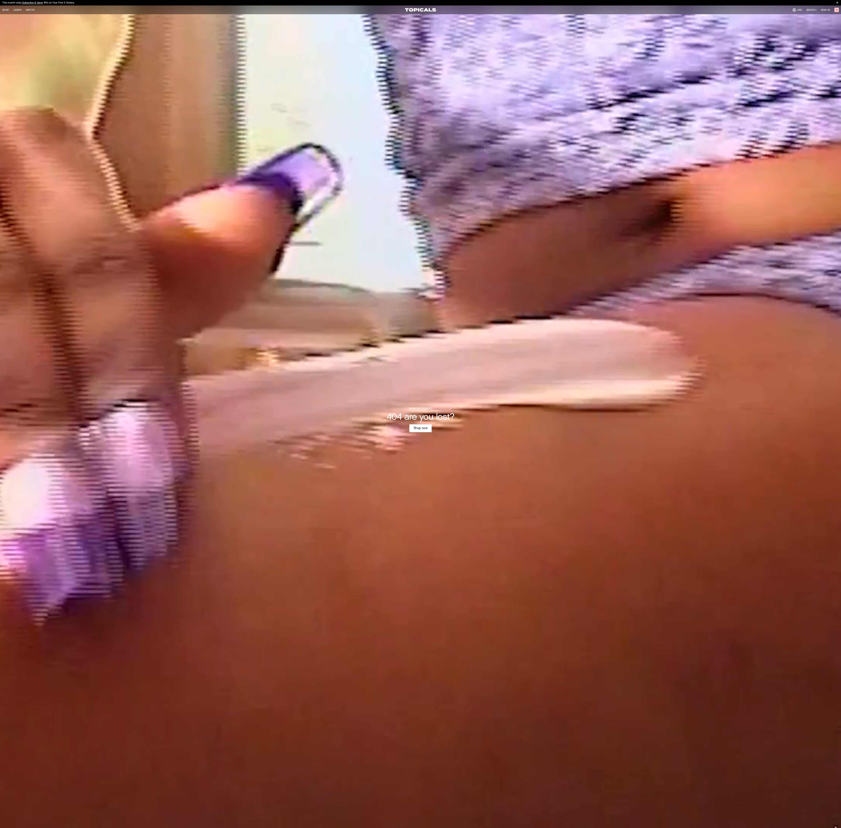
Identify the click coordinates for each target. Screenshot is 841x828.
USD (799, 9)
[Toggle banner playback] (837, 2)
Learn (17, 9)
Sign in (825, 9)
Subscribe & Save (32, 2)
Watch (30, 9)
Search (811, 9)
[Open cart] (836, 10)
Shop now (421, 428)
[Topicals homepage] (420, 10)
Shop (5, 9)
